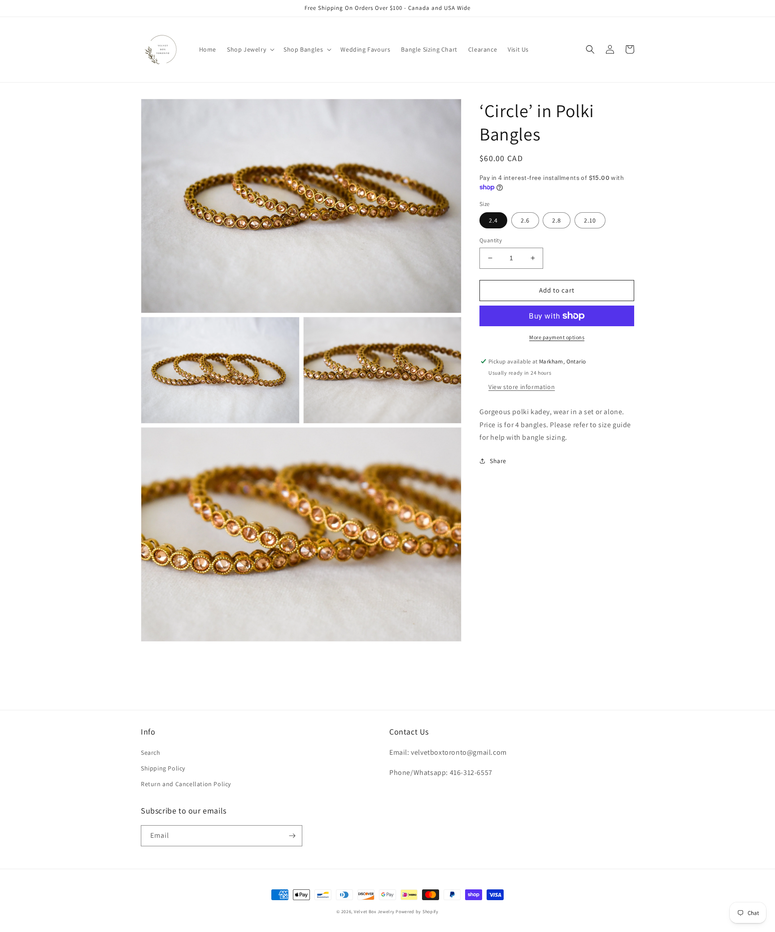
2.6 (525, 220)
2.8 (556, 220)
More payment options (556, 337)
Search (151, 752)
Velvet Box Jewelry (374, 911)
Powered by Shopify (417, 911)
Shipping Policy (163, 768)
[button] (250, 49)
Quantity (490, 240)
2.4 (493, 220)
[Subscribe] (292, 835)
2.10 (590, 220)
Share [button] (498, 461)
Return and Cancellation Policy (186, 784)
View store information (521, 386)
